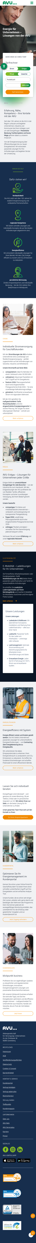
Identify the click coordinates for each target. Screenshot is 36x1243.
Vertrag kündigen (9, 1087)
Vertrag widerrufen (9, 1092)
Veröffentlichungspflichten (12, 1060)
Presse (5, 1136)
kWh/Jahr (25, 85)
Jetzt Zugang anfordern (18, 919)
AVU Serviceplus (8, 1127)
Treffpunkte (7, 1104)
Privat (12, 74)
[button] (32, 1215)
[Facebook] (5, 1149)
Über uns (6, 1119)
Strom (12, 69)
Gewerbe (24, 74)
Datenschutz (7, 1064)
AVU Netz (6, 1123)
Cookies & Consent (9, 1069)
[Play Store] (23, 1160)
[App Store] (9, 1160)
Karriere (6, 1132)
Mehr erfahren (18, 418)
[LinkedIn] (20, 1149)
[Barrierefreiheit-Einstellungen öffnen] (4, 66)
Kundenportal (8, 1083)
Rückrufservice (8, 1096)
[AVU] (6, 103)
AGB (4, 1056)
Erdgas (24, 69)
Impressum (7, 1052)
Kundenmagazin (8, 1109)
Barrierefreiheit (8, 1073)
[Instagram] (13, 1149)
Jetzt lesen (18, 1013)
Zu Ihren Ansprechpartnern (18, 817)
